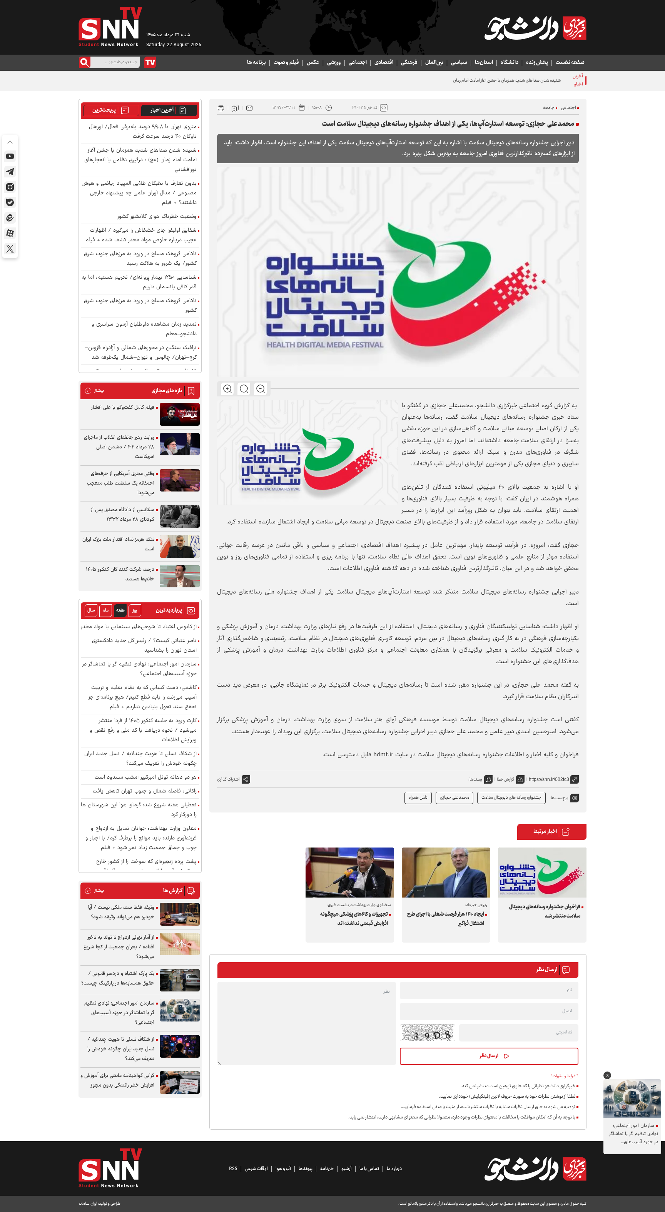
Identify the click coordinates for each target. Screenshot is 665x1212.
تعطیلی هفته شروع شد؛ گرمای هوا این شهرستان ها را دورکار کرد (139, 810)
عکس (313, 63)
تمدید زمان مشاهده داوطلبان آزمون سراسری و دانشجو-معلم (144, 329)
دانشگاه (509, 63)
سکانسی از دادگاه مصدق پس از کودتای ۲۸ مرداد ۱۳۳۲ (122, 514)
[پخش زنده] (150, 62)
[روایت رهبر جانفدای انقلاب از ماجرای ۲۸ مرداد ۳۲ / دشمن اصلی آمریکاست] (180, 444)
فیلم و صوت (286, 63)
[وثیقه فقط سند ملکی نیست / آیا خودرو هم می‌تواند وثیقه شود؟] (180, 914)
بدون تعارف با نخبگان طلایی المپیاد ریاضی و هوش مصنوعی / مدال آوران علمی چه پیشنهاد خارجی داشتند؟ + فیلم (139, 193)
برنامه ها (256, 63)
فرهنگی (409, 63)
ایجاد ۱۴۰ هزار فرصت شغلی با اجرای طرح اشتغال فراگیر (445, 919)
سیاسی (459, 63)
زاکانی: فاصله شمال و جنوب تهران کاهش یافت (145, 791)
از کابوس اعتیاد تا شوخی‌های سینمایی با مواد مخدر (139, 627)
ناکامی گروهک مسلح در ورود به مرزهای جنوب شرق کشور (140, 306)
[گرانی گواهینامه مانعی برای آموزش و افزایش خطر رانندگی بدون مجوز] (180, 1082)
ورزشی (334, 63)
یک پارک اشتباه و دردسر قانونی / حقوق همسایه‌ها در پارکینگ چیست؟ (117, 978)
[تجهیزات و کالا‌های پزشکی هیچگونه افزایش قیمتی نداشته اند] (350, 872)
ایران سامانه (88, 1203)
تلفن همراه (418, 798)
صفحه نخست (570, 63)
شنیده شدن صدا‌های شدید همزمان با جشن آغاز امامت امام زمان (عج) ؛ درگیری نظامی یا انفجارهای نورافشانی (469, 81)
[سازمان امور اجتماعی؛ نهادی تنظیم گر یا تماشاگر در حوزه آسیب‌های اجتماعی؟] (180, 1010)
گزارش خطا (505, 779)
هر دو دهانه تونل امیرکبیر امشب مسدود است (146, 777)
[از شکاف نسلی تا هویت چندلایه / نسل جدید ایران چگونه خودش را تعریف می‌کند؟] (180, 1046)
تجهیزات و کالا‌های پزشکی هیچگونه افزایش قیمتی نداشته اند (354, 919)
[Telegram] (10, 172)
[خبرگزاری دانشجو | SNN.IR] (535, 28)
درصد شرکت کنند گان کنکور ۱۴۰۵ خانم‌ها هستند (120, 574)
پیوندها (305, 1169)
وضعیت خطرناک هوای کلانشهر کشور (157, 217)
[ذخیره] (235, 108)
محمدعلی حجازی (454, 798)
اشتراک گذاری (228, 780)
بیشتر (94, 391)
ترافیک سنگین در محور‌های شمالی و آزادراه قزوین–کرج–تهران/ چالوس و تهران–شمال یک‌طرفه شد (141, 353)
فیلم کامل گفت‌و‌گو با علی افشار (122, 407)
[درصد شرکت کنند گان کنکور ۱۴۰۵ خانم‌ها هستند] (180, 576)
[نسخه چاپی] (221, 108)
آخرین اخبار (162, 110)
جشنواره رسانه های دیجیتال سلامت (511, 798)
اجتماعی (358, 63)
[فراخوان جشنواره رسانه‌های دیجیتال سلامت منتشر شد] (542, 872)
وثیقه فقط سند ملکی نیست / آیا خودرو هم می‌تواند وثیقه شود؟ (121, 912)
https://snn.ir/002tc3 (549, 779)
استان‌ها (484, 63)
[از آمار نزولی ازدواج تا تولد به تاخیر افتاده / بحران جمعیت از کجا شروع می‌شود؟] (180, 944)
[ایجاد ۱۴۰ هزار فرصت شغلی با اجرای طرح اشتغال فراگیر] (446, 872)
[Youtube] (10, 156)
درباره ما (394, 1169)
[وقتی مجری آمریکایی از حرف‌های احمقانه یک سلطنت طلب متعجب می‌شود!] (180, 480)
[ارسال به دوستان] (249, 108)
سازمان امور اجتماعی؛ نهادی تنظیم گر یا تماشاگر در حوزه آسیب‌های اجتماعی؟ (139, 669)
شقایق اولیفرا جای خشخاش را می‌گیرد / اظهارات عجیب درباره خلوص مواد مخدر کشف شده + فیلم (141, 235)
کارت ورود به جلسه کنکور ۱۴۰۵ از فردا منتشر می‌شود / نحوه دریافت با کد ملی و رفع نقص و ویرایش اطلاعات (143, 730)
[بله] (10, 202)
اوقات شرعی (256, 1169)
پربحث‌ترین (104, 110)
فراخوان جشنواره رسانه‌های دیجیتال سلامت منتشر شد (544, 912)
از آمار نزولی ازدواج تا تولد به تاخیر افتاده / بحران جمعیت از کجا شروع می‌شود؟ (119, 947)
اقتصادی (383, 63)
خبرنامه (327, 1169)
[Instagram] (10, 187)
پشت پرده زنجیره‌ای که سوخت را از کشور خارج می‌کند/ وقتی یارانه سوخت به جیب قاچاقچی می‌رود (139, 866)
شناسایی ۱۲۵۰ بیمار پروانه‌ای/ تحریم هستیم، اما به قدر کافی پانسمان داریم (139, 282)
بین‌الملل (434, 63)
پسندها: (475, 780)
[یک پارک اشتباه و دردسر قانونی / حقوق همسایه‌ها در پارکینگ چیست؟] (180, 980)
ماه (106, 611)
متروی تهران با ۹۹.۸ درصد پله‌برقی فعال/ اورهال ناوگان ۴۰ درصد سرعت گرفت (143, 132)
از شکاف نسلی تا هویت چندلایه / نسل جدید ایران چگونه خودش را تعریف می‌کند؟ (140, 759)
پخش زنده (537, 63)
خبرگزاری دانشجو (496, 405)
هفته (120, 611)
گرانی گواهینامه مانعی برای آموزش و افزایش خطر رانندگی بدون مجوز (117, 1080)
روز (135, 611)
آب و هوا (283, 1169)
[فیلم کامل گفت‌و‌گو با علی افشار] (180, 414)
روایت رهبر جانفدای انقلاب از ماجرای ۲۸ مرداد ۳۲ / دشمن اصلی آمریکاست (119, 447)
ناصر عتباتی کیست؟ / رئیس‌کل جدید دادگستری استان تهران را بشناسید (144, 645)
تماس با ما (369, 1169)
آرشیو (346, 1169)
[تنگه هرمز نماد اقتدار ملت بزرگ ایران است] (180, 546)
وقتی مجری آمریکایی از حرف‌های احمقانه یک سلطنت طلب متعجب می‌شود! (120, 483)
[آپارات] (10, 233)
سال (91, 611)
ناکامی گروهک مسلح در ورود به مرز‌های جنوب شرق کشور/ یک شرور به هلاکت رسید (140, 259)
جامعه (549, 108)
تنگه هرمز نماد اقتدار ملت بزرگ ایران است (118, 544)
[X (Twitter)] (10, 249)
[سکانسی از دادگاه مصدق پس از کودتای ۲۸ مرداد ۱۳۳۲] (180, 516)
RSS (233, 1169)
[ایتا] (10, 218)
